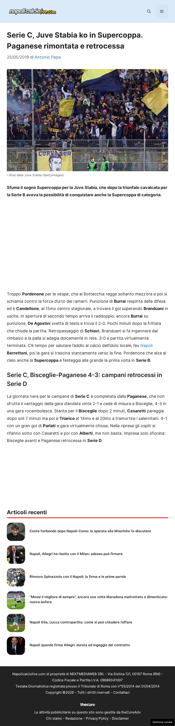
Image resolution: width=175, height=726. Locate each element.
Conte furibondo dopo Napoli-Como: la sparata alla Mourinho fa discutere (90, 531)
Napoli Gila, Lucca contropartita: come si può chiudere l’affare (81, 622)
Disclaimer (120, 718)
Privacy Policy (97, 718)
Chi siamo (54, 718)
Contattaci (121, 692)
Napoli (146, 345)
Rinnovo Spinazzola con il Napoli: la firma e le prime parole (78, 576)
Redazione (73, 718)
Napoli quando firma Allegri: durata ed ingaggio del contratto (80, 645)
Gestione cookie (162, 722)
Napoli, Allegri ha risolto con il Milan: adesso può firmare (76, 554)
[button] (149, 11)
